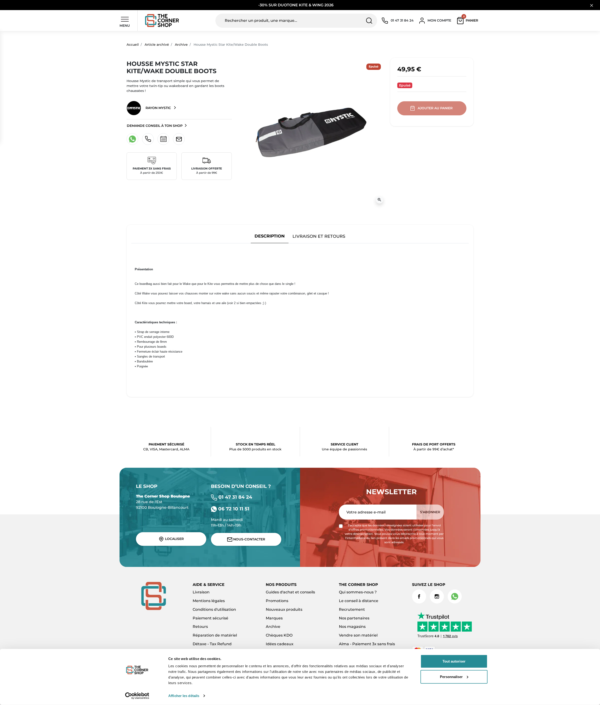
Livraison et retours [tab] (318, 236)
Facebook (419, 596)
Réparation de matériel (215, 635)
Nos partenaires (354, 618)
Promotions (277, 601)
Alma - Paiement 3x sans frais (367, 644)
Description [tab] (270, 236)
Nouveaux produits (284, 609)
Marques (274, 618)
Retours (200, 626)
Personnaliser (451, 677)
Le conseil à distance (358, 601)
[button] (468, 20)
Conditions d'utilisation (214, 609)
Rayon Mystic (158, 108)
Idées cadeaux (279, 644)
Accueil (133, 44)
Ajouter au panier (435, 108)
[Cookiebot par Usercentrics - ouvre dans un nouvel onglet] (137, 695)
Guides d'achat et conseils (290, 592)
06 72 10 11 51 (233, 509)
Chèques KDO (279, 635)
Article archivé (157, 44)
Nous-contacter (248, 539)
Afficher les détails (183, 696)
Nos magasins (352, 626)
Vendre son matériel (358, 635)
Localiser (174, 539)
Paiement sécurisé (210, 618)
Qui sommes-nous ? (358, 592)
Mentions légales (209, 601)
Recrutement (352, 609)
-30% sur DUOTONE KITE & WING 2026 (296, 5)
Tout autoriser (453, 661)
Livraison (201, 592)
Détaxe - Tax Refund (212, 644)
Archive (181, 44)
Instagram (437, 596)
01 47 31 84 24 (234, 497)
